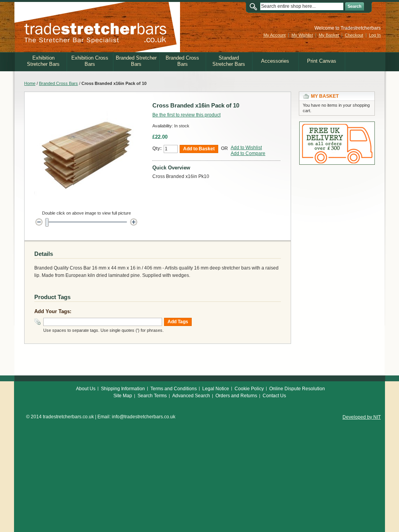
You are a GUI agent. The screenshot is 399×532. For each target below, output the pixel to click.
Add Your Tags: (52, 311)
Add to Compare (248, 153)
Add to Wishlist (246, 147)
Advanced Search (191, 395)
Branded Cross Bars (58, 83)
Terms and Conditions (173, 388)
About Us (85, 388)
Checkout (354, 35)
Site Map (122, 395)
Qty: (157, 148)
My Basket (329, 35)
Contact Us (274, 395)
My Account (274, 35)
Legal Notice (215, 388)
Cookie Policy (249, 388)
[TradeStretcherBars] (97, 27)
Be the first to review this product (186, 115)
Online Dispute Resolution (297, 388)
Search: (255, 6)
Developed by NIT (362, 417)
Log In (375, 35)
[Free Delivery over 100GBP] (337, 125)
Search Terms (152, 395)
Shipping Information (123, 388)
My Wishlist (302, 35)
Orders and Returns (236, 395)
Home (29, 83)
